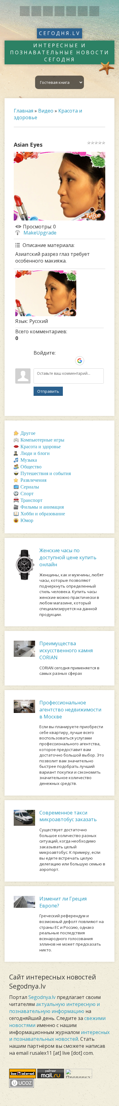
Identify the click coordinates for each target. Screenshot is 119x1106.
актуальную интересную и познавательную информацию (54, 1008)
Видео (45, 110)
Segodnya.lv (42, 997)
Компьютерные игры (42, 439)
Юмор (26, 520)
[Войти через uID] (38, 360)
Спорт (27, 493)
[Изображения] (45, 293)
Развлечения (33, 480)
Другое (27, 433)
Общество (30, 466)
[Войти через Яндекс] (69, 360)
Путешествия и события (45, 473)
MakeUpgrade (39, 232)
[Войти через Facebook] (58, 360)
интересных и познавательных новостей (59, 1036)
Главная (23, 110)
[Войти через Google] (79, 360)
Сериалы (29, 486)
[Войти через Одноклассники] (90, 360)
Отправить (48, 391)
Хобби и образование (42, 513)
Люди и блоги (35, 453)
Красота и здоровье (40, 446)
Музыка (28, 460)
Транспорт (31, 500)
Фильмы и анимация (42, 507)
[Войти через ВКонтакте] (48, 360)
